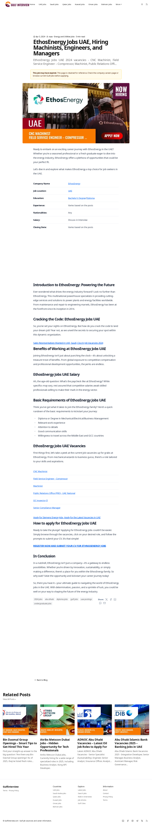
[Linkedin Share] (115, 599)
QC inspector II (40, 500)
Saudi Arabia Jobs (59, 793)
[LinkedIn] (123, 820)
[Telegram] (137, 820)
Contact (106, 793)
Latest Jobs (82, 790)
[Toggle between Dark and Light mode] (142, 4)
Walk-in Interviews (85, 797)
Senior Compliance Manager (46, 507)
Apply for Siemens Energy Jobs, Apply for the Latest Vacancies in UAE (66, 517)
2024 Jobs (38, 599)
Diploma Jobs (62, 599)
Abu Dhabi (49, 599)
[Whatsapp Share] (100, 603)
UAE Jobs (42, 4)
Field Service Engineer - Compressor (50, 478)
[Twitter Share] (106, 599)
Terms (5, 790)
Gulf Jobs (74, 599)
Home (32, 4)
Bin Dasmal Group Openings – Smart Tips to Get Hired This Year (20, 743)
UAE (70, 190)
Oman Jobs (93, 4)
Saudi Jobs (54, 4)
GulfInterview (11, 786)
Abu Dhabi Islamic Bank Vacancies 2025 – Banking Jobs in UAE (131, 743)
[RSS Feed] (146, 4)
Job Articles (82, 800)
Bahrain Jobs (106, 4)
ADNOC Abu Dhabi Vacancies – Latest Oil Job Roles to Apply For (92, 743)
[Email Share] (104, 603)
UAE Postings (86, 599)
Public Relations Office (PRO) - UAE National (54, 493)
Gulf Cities (82, 803)
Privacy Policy (14, 790)
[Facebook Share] (110, 599)
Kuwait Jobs (80, 4)
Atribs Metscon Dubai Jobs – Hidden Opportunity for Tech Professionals (55, 745)
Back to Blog (42, 680)
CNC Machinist (40, 471)
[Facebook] (127, 820)
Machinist (38, 486)
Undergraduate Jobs (42, 603)
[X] (142, 820)
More (118, 4)
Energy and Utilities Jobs (64, 36)
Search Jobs (82, 793)
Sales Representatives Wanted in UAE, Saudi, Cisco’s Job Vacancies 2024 (68, 343)
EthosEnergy (74, 183)
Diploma (90, 198)
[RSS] (146, 820)
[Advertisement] (76, 18)
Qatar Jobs (66, 4)
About (105, 790)
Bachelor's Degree (77, 198)
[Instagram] (132, 820)
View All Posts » (9, 699)
